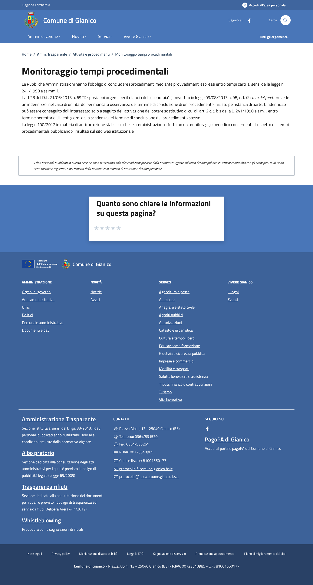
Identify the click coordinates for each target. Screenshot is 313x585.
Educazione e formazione (179, 346)
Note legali (34, 553)
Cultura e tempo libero (177, 338)
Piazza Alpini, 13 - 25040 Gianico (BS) (159, 428)
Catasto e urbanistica (176, 330)
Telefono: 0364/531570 (138, 436)
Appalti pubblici (171, 315)
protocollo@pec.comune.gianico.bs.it (148, 476)
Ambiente (167, 299)
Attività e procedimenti (91, 54)
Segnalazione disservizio (169, 553)
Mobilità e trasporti (174, 369)
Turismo (165, 392)
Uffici (26, 307)
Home (27, 54)
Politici (27, 315)
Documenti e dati (36, 330)
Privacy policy (61, 553)
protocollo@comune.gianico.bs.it (145, 469)
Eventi (233, 299)
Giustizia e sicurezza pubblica (182, 353)
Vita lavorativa (170, 399)
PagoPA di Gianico (227, 439)
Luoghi (233, 292)
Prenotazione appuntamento (214, 553)
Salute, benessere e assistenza (183, 376)
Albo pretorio (38, 452)
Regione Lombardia (36, 4)
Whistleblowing (41, 520)
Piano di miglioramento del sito (265, 553)
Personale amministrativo (42, 322)
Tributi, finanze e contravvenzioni (185, 384)
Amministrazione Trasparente (59, 419)
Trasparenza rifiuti (44, 486)
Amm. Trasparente (52, 54)
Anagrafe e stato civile (177, 307)
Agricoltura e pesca (174, 292)
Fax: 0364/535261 (133, 444)
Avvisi (95, 299)
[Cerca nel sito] (285, 20)
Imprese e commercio (176, 361)
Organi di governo (36, 292)
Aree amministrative (38, 299)
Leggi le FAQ (135, 553)
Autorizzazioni (170, 322)
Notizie (96, 292)
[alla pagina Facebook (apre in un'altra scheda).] (247, 20)
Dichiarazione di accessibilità (98, 553)
